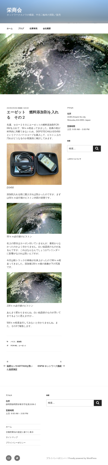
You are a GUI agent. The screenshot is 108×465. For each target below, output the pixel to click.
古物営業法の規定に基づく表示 (19, 432)
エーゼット (22, 345)
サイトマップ (12, 437)
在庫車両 (33, 28)
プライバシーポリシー (16, 443)
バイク (13, 341)
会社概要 (47, 28)
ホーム (10, 28)
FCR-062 (14, 345)
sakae (26, 108)
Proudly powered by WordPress (82, 458)
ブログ (21, 28)
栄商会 (14, 10)
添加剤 (19, 341)
